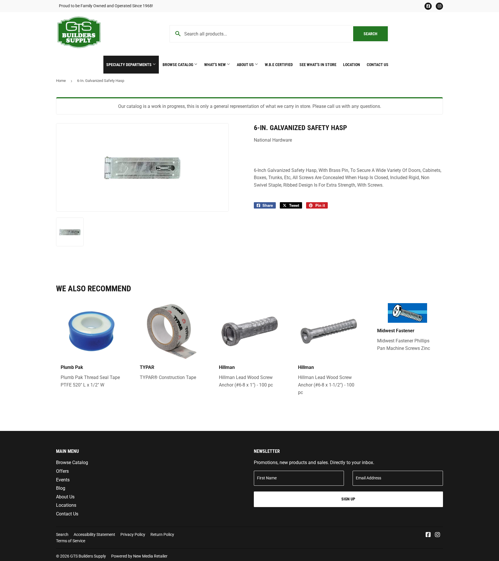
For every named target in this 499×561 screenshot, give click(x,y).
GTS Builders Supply (88, 556)
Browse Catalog (178, 64)
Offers (62, 471)
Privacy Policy (132, 534)
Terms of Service (70, 541)
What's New (215, 64)
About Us (246, 64)
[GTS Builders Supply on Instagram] (437, 535)
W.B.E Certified (279, 64)
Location (351, 64)
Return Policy (162, 534)
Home (61, 80)
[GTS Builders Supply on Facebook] (428, 535)
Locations (66, 505)
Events (63, 480)
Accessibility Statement (94, 534)
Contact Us (377, 64)
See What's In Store (317, 64)
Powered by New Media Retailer (139, 556)
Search (376, 33)
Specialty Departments (129, 64)
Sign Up (348, 499)
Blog (60, 488)
